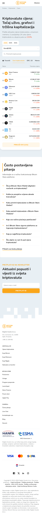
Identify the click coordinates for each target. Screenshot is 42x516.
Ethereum (12, 86)
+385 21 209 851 (7, 340)
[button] (21, 187)
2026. (5, 43)
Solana (11, 115)
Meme (37, 61)
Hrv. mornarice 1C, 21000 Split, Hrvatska (10, 336)
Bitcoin (11, 79)
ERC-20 (30, 61)
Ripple (11, 108)
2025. (10, 43)
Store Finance (13, 72)
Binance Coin (13, 101)
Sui (10, 129)
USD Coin (12, 93)
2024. (15, 43)
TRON (11, 122)
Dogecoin (12, 136)
